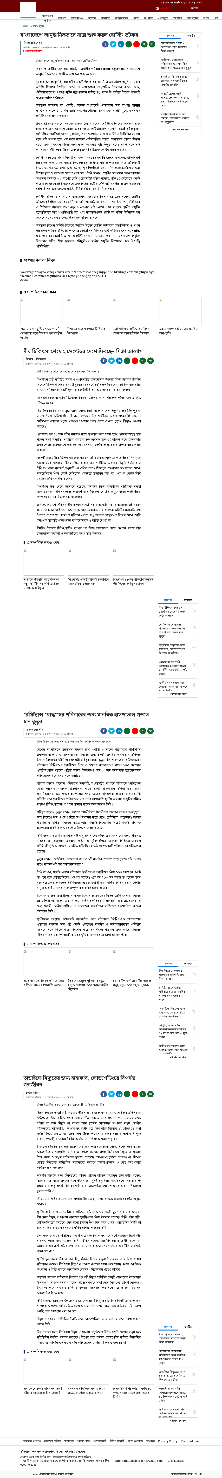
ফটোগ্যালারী (100, 1441)
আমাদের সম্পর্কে (32, 1441)
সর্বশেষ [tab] (170, 36)
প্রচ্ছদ (25, 26)
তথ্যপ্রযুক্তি (193, 18)
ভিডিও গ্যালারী (117, 1441)
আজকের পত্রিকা (47, 18)
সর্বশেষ (62, 18)
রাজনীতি (105, 18)
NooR (198, 1474)
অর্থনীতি (148, 18)
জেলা (136, 18)
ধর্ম (216, 18)
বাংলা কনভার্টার (135, 1441)
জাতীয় (92, 18)
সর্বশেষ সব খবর (180, 130)
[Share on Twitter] (113, 44)
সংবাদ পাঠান (84, 1441)
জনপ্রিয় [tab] (191, 36)
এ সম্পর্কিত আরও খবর (40, 292)
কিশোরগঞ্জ (77, 18)
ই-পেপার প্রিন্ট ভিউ (32, 51)
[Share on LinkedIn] (121, 44)
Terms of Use (190, 1441)
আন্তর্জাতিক (121, 18)
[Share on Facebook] (105, 44)
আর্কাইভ (150, 1441)
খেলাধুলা (163, 18)
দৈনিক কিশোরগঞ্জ (48, 1474)
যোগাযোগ (69, 1441)
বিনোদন (177, 18)
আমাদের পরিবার (52, 1441)
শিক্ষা (206, 18)
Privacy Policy (167, 1441)
